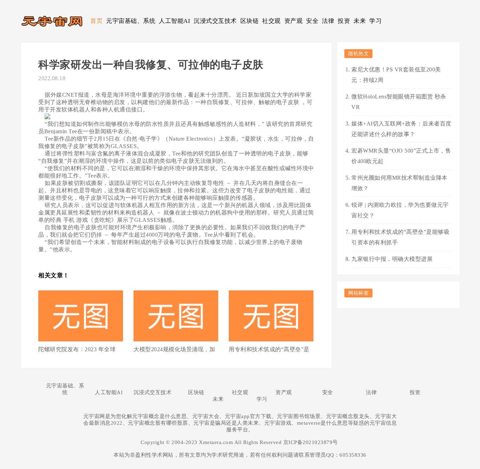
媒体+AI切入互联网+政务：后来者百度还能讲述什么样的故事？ (401, 129)
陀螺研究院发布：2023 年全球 (77, 349)
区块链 (249, 21)
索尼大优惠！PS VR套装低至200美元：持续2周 (396, 74)
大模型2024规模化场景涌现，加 (174, 349)
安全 (312, 21)
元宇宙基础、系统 (130, 21)
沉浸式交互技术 (215, 21)
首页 (96, 21)
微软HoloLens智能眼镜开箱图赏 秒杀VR (398, 102)
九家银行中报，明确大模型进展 (392, 259)
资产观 (293, 21)
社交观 (271, 21)
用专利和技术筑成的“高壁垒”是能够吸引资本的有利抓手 (400, 237)
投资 (344, 21)
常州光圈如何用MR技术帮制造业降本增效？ (399, 183)
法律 (328, 21)
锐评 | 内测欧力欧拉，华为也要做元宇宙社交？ (400, 210)
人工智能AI (174, 21)
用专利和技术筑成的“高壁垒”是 (269, 349)
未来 (359, 21)
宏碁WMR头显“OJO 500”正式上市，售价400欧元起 (401, 156)
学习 (375, 21)
